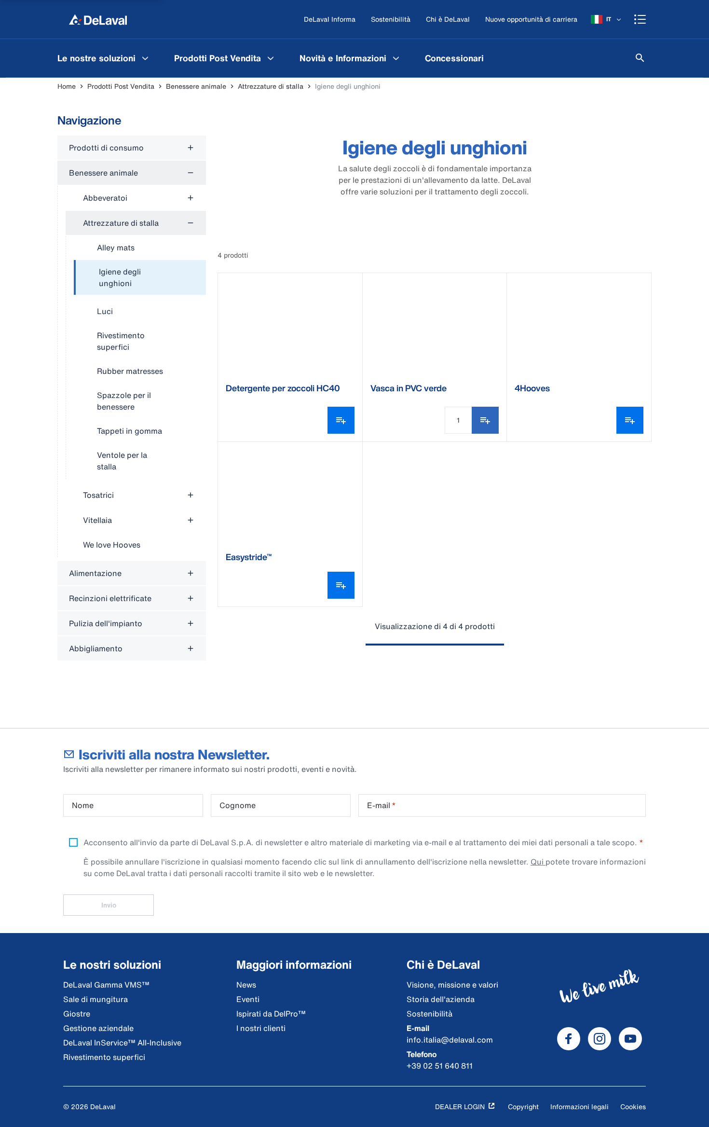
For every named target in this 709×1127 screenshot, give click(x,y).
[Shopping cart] (640, 19)
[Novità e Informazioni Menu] (396, 58)
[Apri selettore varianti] (340, 420)
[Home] (98, 19)
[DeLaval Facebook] (568, 1038)
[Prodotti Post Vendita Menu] (270, 58)
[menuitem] (104, 58)
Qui (538, 861)
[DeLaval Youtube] (630, 1038)
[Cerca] (640, 57)
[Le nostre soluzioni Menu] (145, 58)
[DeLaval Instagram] (599, 1038)
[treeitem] (140, 278)
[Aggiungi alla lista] (485, 420)
